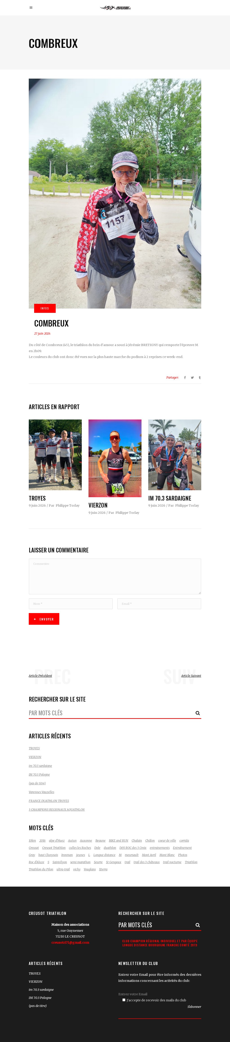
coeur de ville (167, 841)
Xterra (103, 869)
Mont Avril (149, 855)
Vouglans (90, 869)
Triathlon (191, 862)
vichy (76, 869)
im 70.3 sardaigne (169, 498)
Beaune (100, 841)
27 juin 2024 (42, 334)
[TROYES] (55, 454)
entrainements (160, 848)
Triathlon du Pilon (41, 869)
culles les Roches (80, 848)
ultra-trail (63, 869)
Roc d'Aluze (36, 862)
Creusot (34, 848)
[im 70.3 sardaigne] (174, 454)
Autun (72, 841)
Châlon (150, 841)
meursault (132, 855)
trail (127, 862)
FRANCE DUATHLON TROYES (49, 801)
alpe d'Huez (57, 841)
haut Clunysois (48, 855)
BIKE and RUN (118, 841)
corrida (184, 841)
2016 (42, 841)
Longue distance (104, 855)
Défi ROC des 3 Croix (132, 848)
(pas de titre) (37, 783)
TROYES (37, 498)
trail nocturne (172, 862)
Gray (32, 855)
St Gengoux (113, 862)
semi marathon (80, 862)
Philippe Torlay (68, 505)
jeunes (80, 855)
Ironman (67, 855)
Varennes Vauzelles (41, 792)
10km (32, 841)
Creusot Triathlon (54, 848)
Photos (182, 855)
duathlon (110, 848)
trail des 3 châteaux (147, 862)
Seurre (98, 862)
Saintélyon (60, 862)
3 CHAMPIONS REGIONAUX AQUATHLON (57, 810)
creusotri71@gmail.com (70, 942)
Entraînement (182, 848)
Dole (97, 848)
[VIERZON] (115, 458)
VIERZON (98, 505)
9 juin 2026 (37, 505)
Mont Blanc (167, 855)
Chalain (137, 841)
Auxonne (86, 841)
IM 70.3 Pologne (39, 775)
